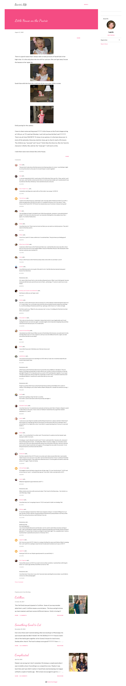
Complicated (22, 655)
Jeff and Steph (22, 468)
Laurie (111, 32)
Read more (60, 615)
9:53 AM (21, 378)
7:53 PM (21, 567)
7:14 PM (21, 449)
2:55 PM (21, 495)
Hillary (21, 234)
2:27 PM (21, 193)
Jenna (20, 257)
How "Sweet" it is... (24, 188)
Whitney (21, 509)
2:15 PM (21, 556)
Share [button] (78, 38)
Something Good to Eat (28, 625)
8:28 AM (21, 413)
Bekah (20, 432)
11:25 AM (21, 401)
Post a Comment (19, 582)
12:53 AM (21, 578)
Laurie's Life (21, 4)
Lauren (21, 418)
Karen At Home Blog (24, 330)
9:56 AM (21, 390)
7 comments (23, 615)
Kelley (20, 223)
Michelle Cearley (23, 405)
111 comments (24, 645)
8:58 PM (21, 313)
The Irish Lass (22, 198)
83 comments (23, 676)
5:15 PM (21, 219)
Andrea (21, 300)
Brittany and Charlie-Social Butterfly (28, 290)
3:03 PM (21, 474)
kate (20, 176)
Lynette (21, 266)
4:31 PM (21, 535)
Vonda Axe (22, 453)
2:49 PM (21, 206)
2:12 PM (21, 184)
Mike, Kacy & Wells (24, 244)
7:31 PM (21, 262)
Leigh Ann (21, 539)
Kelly (20, 164)
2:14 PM (21, 546)
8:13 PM (21, 273)
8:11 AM (21, 362)
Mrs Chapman (22, 560)
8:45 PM (21, 295)
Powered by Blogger (52, 682)
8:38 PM (21, 286)
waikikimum (22, 356)
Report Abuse (104, 44)
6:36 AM (21, 351)
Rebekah (21, 499)
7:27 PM (21, 252)
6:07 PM (21, 230)
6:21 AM (21, 342)
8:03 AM (21, 484)
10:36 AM (21, 428)
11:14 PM (21, 326)
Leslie (20, 394)
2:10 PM (21, 171)
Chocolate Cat (22, 317)
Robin (20, 346)
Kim (20, 211)
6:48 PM (21, 239)
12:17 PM (21, 517)
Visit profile (111, 35)
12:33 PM (21, 463)
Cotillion (19, 597)
